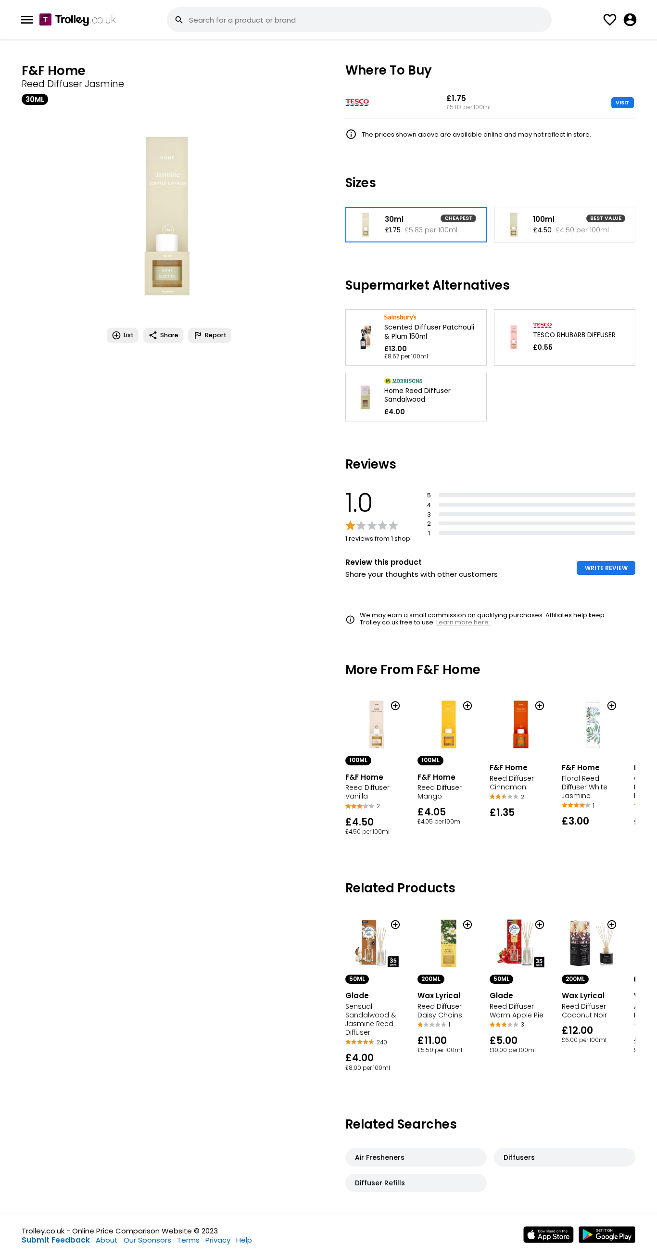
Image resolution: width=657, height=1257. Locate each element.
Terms (188, 1240)
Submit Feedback (56, 1240)
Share (169, 335)
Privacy (217, 1240)
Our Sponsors (147, 1240)
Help (244, 1240)
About (107, 1240)
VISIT (623, 102)
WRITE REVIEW (606, 568)
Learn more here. (463, 622)
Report (216, 335)
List (129, 335)
